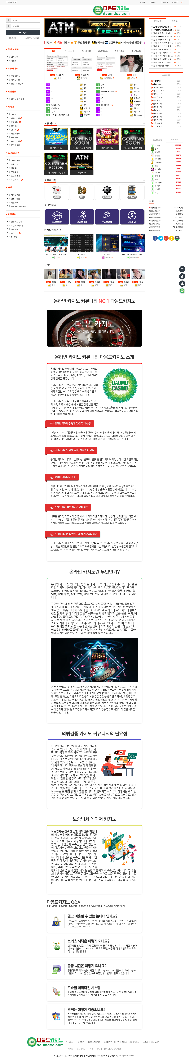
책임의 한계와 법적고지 (130, 1042)
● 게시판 (10, 107)
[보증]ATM (82, 173)
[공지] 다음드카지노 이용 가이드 (165, 49)
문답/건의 (15, 137)
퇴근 (132, 75)
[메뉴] (182, 269)
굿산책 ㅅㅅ (156, 126)
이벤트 (13, 61)
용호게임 (14, 164)
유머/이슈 (16, 122)
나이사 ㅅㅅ (156, 94)
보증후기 (14, 126)
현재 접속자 (156, 208)
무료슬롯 (14, 172)
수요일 (51, 282)
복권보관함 (15, 195)
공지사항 (14, 57)
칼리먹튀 (107, 254)
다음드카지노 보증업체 (81, 148)
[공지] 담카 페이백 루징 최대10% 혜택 (168, 43)
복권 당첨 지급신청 (18, 206)
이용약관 (81, 1042)
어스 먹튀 (81, 254)
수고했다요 (156, 97)
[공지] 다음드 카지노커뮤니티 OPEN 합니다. (170, 62)
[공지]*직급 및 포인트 (161, 66)
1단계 (107, 75)
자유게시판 (16, 118)
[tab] (52, 51)
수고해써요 (156, 100)
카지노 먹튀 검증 (17, 99)
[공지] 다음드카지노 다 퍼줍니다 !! (166, 53)
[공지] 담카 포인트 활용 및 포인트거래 (168, 46)
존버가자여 (156, 104)
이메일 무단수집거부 (111, 1042)
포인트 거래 (16, 180)
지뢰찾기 (14, 168)
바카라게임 (15, 160)
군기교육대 (15, 145)
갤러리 (14, 130)
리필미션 (14, 229)
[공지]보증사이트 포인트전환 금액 (166, 40)
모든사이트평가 (17, 84)
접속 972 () (177, 2)
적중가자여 (156, 120)
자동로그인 (12, 38)
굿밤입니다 (156, 107)
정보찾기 (164, 2)
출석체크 (15, 233)
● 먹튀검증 (11, 91)
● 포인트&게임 (12, 153)
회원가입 (152, 2)
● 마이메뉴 (11, 214)
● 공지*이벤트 (12, 49)
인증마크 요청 (16, 222)
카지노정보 (15, 80)
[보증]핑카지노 (107, 148)
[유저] (182, 276)
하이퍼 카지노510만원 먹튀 (56, 254)
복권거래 (14, 203)
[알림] (182, 283)
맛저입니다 (156, 113)
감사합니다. (57, 75)
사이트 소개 (70, 1042)
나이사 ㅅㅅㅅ (157, 91)
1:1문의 (145, 1042)
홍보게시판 (16, 141)
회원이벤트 (15, 134)
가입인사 (14, 114)
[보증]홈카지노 (56, 148)
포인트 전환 (15, 176)
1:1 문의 (14, 237)
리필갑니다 (82, 75)
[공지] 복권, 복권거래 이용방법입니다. (168, 59)
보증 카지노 (15, 76)
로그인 (142, 2)
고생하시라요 (157, 87)
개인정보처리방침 (94, 1042)
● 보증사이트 (12, 68)
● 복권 (9, 187)
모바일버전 (155, 1042)
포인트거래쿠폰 (17, 226)
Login (24, 32)
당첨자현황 (15, 199)
